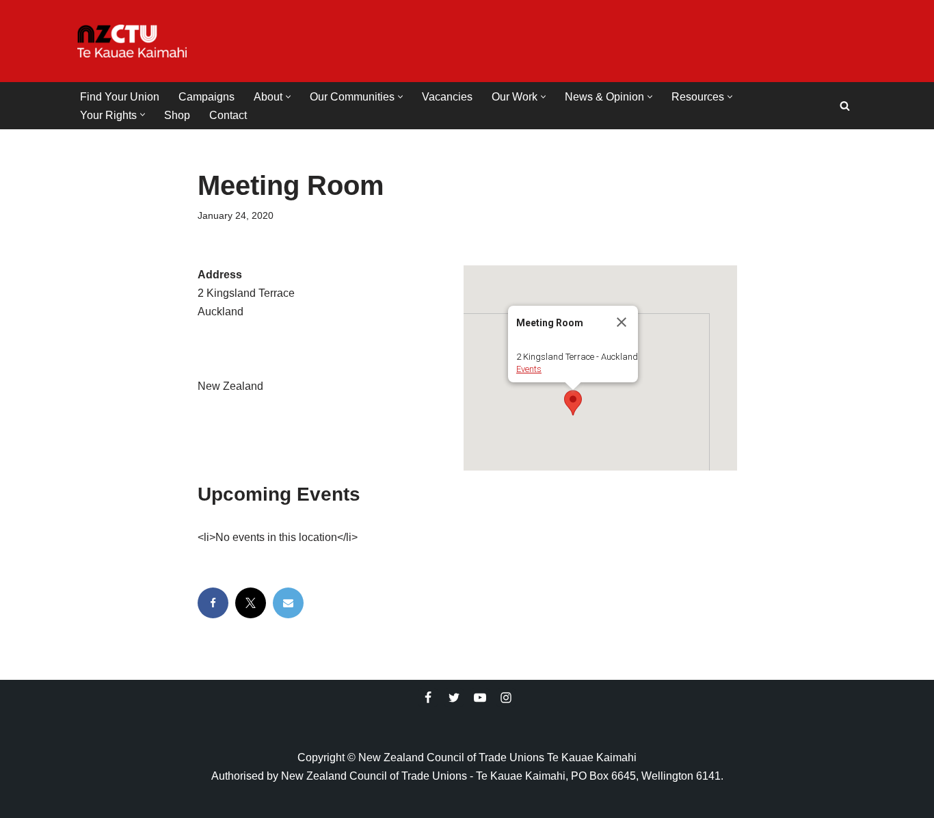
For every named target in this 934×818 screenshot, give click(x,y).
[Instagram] (506, 697)
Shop (177, 115)
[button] (288, 96)
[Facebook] (213, 603)
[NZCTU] (132, 41)
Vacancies (447, 97)
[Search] (845, 106)
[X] (250, 603)
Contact (228, 115)
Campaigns (206, 97)
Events (529, 369)
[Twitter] (454, 697)
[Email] (288, 603)
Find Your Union (119, 97)
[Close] (621, 322)
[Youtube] (480, 697)
